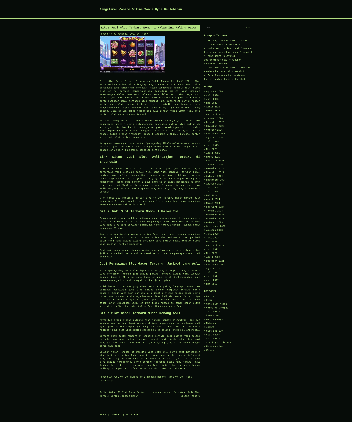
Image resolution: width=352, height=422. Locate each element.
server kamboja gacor (169, 120)
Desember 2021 (215, 261)
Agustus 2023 (214, 230)
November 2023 (215, 218)
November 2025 (215, 126)
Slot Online (176, 377)
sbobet (210, 327)
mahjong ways (214, 319)
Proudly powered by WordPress (119, 414)
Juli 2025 (212, 141)
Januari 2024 (214, 211)
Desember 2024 (215, 168)
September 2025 (216, 134)
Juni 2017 (212, 280)
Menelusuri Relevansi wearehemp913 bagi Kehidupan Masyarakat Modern (222, 60)
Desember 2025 (215, 122)
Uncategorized (215, 346)
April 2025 (213, 153)
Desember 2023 (215, 215)
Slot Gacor (213, 335)
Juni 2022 (212, 249)
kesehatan (212, 315)
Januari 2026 (214, 118)
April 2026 (213, 107)
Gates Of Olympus (217, 308)
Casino (210, 296)
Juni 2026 (212, 99)
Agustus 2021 (214, 268)
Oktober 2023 (214, 222)
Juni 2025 (212, 145)
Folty (144, 34)
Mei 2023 (211, 242)
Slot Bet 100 (214, 331)
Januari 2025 (214, 164)
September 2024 (216, 180)
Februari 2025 (215, 161)
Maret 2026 (213, 111)
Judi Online (121, 377)
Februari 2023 (215, 245)
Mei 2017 (211, 284)
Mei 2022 (211, 253)
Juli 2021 (212, 272)
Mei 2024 (211, 195)
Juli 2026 (212, 95)
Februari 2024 (215, 207)
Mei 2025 (211, 149)
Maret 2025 (213, 157)
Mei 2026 (211, 103)
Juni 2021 (212, 276)
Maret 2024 (213, 203)
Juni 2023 (212, 238)
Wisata (210, 350)
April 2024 (213, 199)
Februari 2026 (215, 114)
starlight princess (218, 342)
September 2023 (216, 226)
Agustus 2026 (214, 91)
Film (209, 300)
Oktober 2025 (214, 130)
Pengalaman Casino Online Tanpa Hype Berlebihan (141, 9)
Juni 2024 (212, 191)
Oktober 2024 (214, 176)
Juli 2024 (212, 188)
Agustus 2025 (214, 137)
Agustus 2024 (214, 184)
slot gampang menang (153, 377)
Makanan (211, 323)
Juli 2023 (212, 234)
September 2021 (216, 265)
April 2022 (213, 257)
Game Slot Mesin (216, 304)
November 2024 (215, 172)
